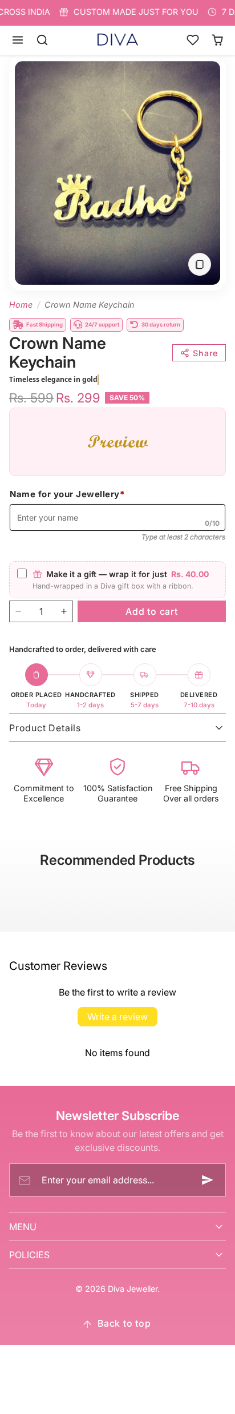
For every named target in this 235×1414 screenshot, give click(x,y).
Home (21, 304)
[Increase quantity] (64, 611)
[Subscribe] (207, 1180)
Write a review (117, 1016)
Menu (23, 1226)
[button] (18, 40)
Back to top (124, 1323)
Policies (29, 1254)
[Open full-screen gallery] (199, 264)
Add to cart (151, 611)
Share (205, 353)
